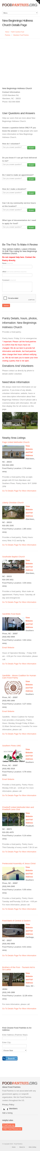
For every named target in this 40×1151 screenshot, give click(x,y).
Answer (31, 148)
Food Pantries (20, 6)
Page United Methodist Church (15, 442)
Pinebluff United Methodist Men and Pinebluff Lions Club (18, 808)
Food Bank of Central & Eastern (16, 921)
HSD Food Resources (12, 1129)
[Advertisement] (20, 60)
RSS (3, 1108)
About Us (22, 1147)
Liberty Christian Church (13, 502)
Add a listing (7, 1113)
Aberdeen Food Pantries (21, 35)
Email (4, 648)
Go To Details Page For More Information (19, 491)
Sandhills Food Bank (11, 614)
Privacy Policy (8, 1105)
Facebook (7, 1108)
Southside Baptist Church (13, 557)
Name (7, 263)
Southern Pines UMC (11, 746)
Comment (9, 280)
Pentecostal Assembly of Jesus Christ (19, 863)
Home (7, 32)
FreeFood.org (8, 1125)
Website (10, 648)
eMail (14, 272)
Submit (6, 305)
